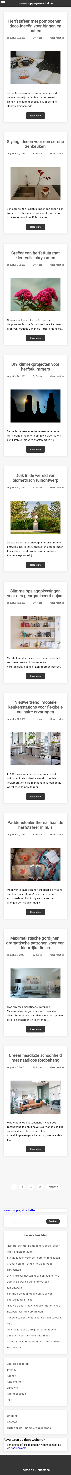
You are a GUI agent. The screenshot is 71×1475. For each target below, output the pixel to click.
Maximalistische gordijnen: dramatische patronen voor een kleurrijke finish (35, 943)
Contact (12, 1416)
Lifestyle (12, 1387)
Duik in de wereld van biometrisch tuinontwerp (35, 478)
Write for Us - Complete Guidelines (29, 1427)
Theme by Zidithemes (35, 1470)
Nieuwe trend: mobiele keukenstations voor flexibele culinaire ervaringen (35, 707)
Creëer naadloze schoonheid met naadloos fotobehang (35, 1058)
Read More (35, 115)
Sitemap (12, 1422)
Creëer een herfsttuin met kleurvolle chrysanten (35, 255)
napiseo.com (18, 1448)
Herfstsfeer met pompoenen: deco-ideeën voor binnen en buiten (35, 26)
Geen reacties (57, 38)
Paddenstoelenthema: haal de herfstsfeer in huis (35, 825)
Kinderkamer (15, 1381)
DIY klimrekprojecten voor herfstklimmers (35, 367)
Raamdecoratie (16, 1393)
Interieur (12, 1369)
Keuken (11, 1375)
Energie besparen (18, 1363)
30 (40, 1187)
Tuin (9, 1399)
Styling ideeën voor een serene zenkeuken (35, 144)
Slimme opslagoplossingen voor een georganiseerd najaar (35, 593)
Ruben (39, 38)
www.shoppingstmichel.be (35, 3)
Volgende (53, 1187)
